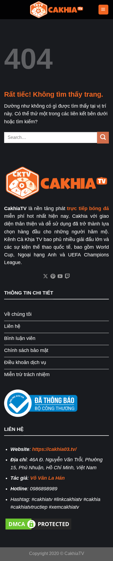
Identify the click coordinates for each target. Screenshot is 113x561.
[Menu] (103, 10)
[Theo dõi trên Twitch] (67, 276)
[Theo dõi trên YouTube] (60, 276)
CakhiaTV (74, 553)
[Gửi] (103, 138)
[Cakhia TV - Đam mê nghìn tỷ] (56, 10)
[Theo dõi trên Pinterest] (52, 276)
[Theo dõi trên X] (45, 276)
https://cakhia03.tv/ (54, 449)
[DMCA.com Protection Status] (38, 523)
